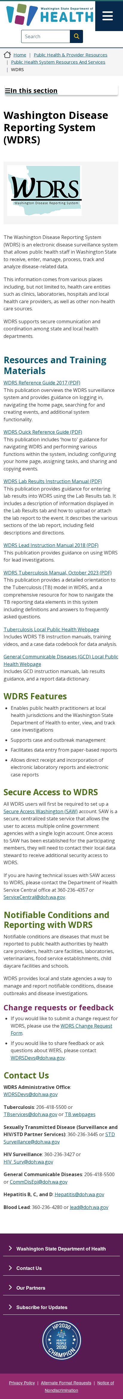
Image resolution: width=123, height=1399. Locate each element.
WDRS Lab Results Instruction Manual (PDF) (53, 481)
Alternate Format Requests (66, 1383)
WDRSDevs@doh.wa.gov (38, 1058)
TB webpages (80, 1114)
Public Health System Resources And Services (58, 62)
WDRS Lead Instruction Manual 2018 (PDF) (51, 545)
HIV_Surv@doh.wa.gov (28, 1162)
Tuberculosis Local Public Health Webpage (51, 629)
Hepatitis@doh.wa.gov (79, 1194)
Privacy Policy (22, 1383)
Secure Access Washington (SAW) (41, 811)
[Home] (50, 14)
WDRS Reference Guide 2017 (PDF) (42, 382)
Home (19, 55)
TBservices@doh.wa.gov (30, 1114)
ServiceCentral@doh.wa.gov (34, 897)
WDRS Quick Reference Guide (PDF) (43, 432)
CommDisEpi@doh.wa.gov (38, 1182)
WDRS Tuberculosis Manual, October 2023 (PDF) (58, 572)
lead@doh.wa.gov (89, 1207)
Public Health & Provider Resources (70, 55)
